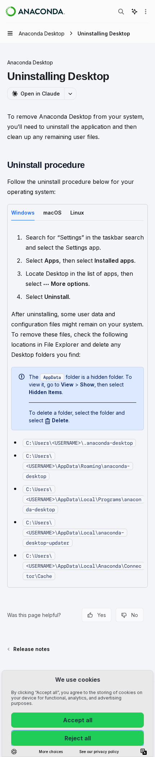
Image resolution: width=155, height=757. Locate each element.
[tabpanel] (77, 406)
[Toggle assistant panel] (134, 11)
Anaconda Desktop (30, 62)
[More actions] (145, 12)
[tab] (23, 212)
